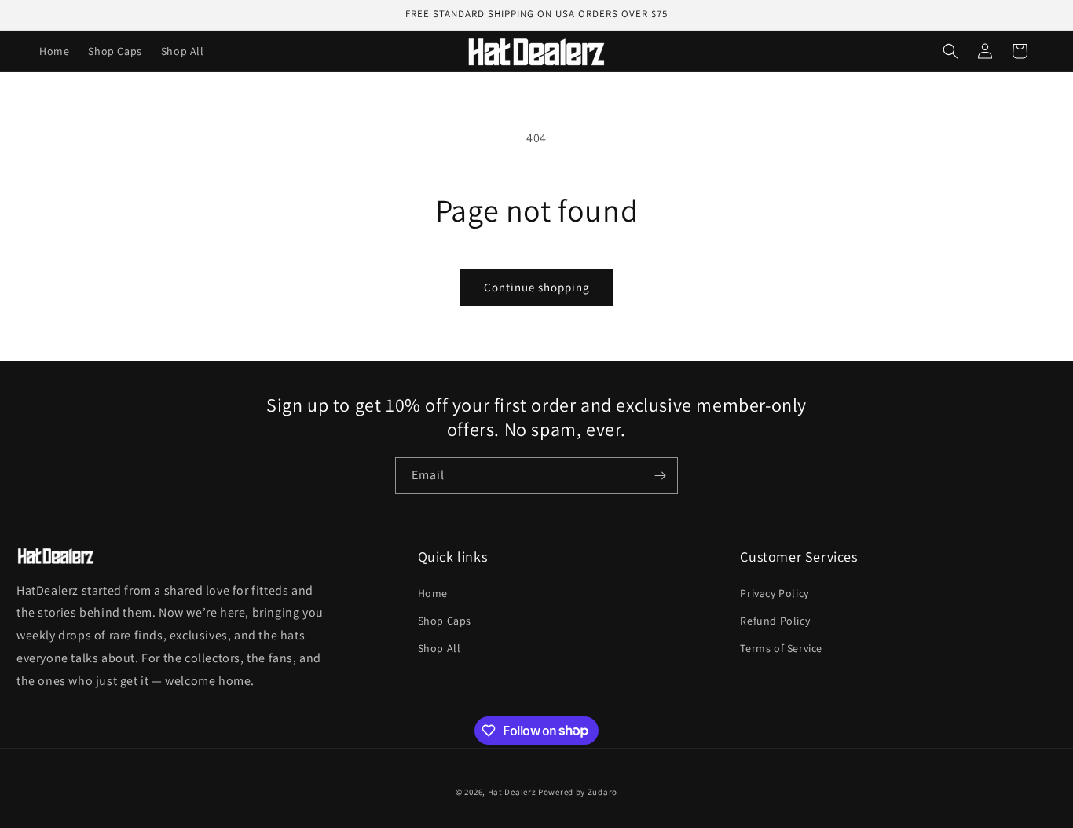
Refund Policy (775, 621)
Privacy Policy (774, 593)
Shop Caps (444, 621)
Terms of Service (781, 648)
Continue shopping (537, 287)
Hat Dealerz (512, 791)
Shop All (439, 648)
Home (433, 593)
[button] (950, 51)
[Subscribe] (660, 475)
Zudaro (602, 791)
